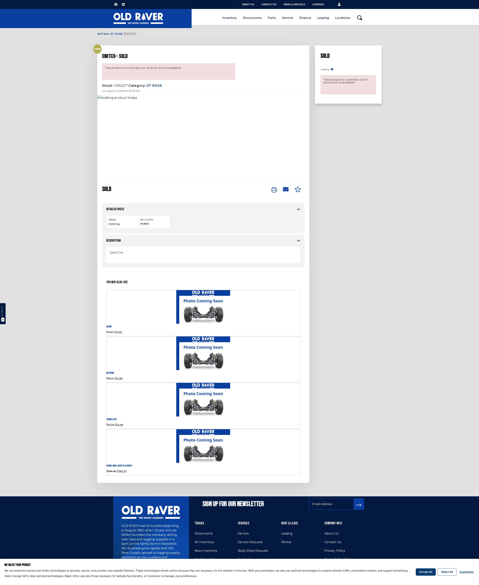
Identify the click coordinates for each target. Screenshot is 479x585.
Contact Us (269, 4)
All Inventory (204, 542)
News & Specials (294, 4)
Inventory (229, 18)
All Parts (103, 34)
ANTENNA (110, 373)
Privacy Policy (334, 550)
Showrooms (252, 18)
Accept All (425, 571)
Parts (272, 18)
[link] (274, 190)
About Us (248, 4)
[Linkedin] (123, 4)
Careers (318, 4)
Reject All (447, 571)
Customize (466, 571)
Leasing (323, 18)
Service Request (250, 542)
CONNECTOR (111, 419)
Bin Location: (147, 219)
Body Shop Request (253, 550)
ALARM (109, 326)
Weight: (113, 219)
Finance (305, 18)
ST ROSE (117, 34)
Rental (286, 542)
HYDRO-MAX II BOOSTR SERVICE (119, 465)
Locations (342, 18)
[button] (339, 4)
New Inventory (206, 550)
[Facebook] (116, 4)
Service (287, 18)
